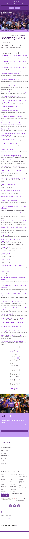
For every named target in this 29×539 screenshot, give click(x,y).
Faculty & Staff (4, 452)
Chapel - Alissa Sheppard (9, 200)
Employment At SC (4, 487)
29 (10, 363)
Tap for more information (7, 30)
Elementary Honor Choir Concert (11, 265)
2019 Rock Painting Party (9, 143)
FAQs (2, 489)
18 (16, 360)
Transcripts (21, 479)
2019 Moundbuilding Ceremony (11, 155)
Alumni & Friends (4, 453)
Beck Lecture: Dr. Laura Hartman (11, 326)
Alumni (2, 481)
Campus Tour (3, 486)
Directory (11, 3)
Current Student (4, 450)
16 (12, 360)
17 (14, 360)
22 (16, 373)
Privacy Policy (4, 463)
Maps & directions (14, 518)
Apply (11, 8)
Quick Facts (12, 484)
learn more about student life (14, 430)
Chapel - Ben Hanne (7, 149)
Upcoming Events (24, 35)
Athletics (2, 484)
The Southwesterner (23, 476)
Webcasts (21, 485)
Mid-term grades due (7, 314)
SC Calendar (19, 3)
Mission (11, 479)
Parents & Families (5, 455)
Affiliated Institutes (4, 482)
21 (14, 373)
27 (12, 374)
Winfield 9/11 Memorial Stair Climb (12, 196)
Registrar (11, 487)
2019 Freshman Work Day (9, 106)
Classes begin (5, 129)
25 (14, 384)
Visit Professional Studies (6, 467)
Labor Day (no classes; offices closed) (13, 178)
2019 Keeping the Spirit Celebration (12, 117)
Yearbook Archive (22, 487)
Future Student (4, 448)
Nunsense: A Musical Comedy (10, 73)
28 (9, 363)
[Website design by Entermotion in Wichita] (16, 525)
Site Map (3, 460)
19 (17, 360)
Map (5, 3)
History (11, 476)
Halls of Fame (3, 491)
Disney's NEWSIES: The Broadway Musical (14, 55)
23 (17, 373)
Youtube (14, 505)
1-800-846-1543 (14, 1)
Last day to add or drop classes (10, 166)
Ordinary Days (5, 247)
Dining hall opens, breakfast (9, 110)
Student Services (22, 474)
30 (12, 363)
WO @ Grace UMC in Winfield (10, 190)
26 (10, 374)
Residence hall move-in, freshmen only (13, 92)
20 (19, 360)
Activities (2, 476)
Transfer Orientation (7, 139)
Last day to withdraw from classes (11, 331)
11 (16, 359)
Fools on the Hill (6, 235)
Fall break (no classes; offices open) (12, 318)
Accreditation (4, 462)
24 (19, 373)
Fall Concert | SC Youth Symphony (12, 302)
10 (14, 359)
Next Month (14, 388)
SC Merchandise (13, 489)
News (11, 481)
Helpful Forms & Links (14, 474)
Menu (26, 13)
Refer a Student (13, 486)
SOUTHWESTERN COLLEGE (10, 525)
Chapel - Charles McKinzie (9, 184)
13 (19, 359)
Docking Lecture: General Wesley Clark (13, 221)
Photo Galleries (13, 482)
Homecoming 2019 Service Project (12, 341)
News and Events (15, 35)
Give (17, 8)
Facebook (10, 505)
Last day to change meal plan (10, 96)
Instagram (18, 505)
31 (14, 363)
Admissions (3, 479)
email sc (5, 495)
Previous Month (14, 351)
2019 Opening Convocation (10, 160)
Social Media (12, 491)
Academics (3, 474)
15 (10, 360)
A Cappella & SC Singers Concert (11, 335)
